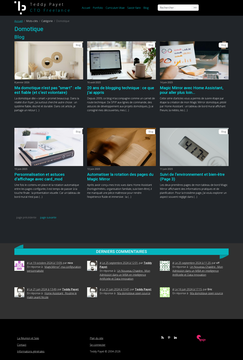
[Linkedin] (175, 337)
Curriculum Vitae (115, 8)
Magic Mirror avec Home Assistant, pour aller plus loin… (191, 90)
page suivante (48, 217)
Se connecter (97, 345)
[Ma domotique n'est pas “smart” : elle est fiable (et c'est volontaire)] (48, 60)
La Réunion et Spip (28, 338)
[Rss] (162, 337)
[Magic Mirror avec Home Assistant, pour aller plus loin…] (194, 60)
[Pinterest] (169, 337)
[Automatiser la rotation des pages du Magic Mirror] (121, 147)
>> (195, 7)
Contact (21, 345)
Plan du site (96, 338)
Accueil (86, 8)
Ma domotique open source (133, 293)
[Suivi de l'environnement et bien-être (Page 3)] (194, 147)
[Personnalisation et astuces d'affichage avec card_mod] (48, 147)
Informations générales (30, 351)
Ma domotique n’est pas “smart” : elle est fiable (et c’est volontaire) (47, 90)
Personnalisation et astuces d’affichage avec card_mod (39, 177)
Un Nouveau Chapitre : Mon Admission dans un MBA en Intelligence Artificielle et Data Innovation (125, 275)
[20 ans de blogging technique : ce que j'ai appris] (121, 60)
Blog (146, 8)
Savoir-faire (134, 8)
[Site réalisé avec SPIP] (201, 338)
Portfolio (98, 8)
